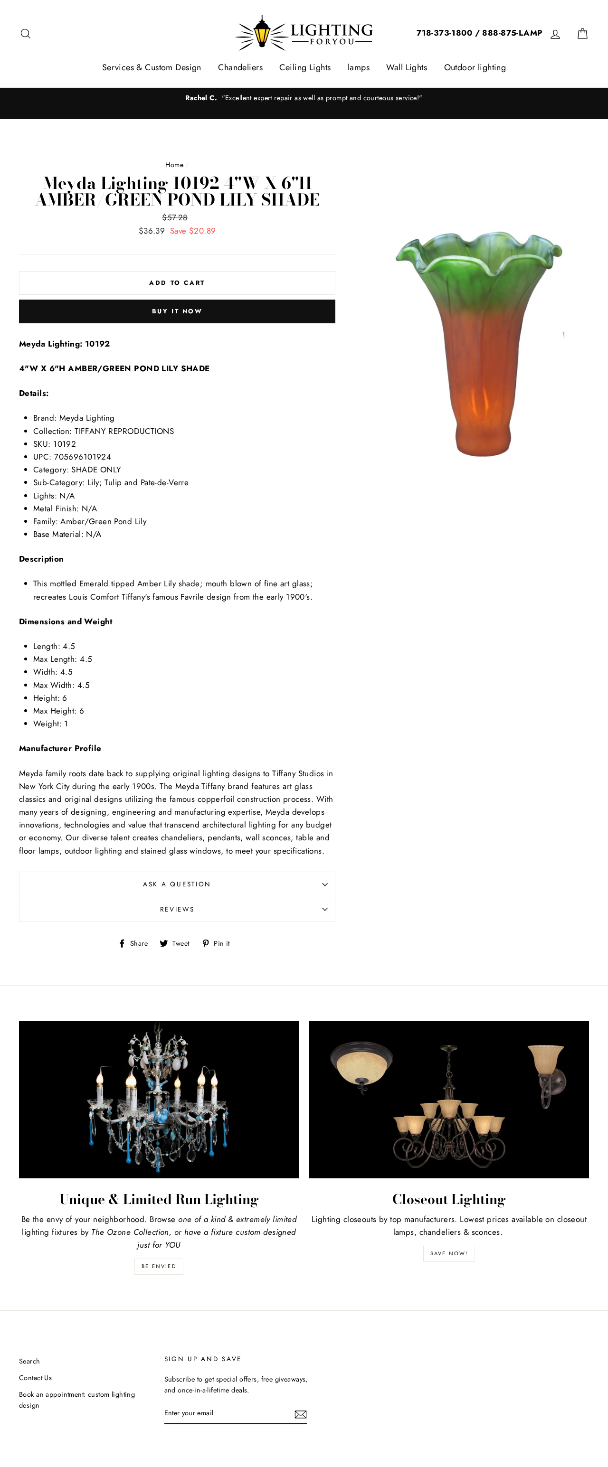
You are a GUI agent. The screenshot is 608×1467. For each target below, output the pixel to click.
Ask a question (177, 884)
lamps (359, 67)
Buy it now (177, 311)
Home (174, 164)
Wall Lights (406, 67)
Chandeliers (240, 67)
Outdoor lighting (475, 67)
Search (29, 1361)
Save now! (449, 1253)
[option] (304, 98)
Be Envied (159, 1266)
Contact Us (35, 1377)
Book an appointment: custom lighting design (77, 1400)
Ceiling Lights (305, 67)
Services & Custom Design (151, 67)
